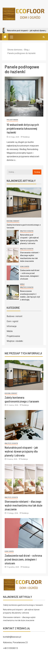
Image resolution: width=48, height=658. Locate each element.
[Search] (43, 37)
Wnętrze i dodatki (26, 231)
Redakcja (26, 137)
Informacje (12, 326)
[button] (11, 37)
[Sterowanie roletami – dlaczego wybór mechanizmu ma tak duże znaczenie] (13, 255)
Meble (22, 284)
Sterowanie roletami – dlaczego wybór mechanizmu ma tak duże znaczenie (23, 505)
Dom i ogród (24, 266)
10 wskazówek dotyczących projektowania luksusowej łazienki (23, 128)
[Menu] (11, 37)
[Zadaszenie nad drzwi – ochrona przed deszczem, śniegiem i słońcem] (13, 273)
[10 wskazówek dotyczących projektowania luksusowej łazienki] (24, 97)
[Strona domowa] (5, 37)
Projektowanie (12, 120)
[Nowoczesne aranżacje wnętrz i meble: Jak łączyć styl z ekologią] (13, 292)
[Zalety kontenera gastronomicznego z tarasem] (24, 203)
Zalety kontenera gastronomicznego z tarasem (23, 605)
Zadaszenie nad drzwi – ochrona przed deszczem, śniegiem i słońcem (23, 559)
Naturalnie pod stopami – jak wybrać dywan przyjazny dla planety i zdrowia (21, 451)
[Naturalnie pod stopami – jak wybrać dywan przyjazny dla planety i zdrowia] (13, 237)
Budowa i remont (13, 221)
